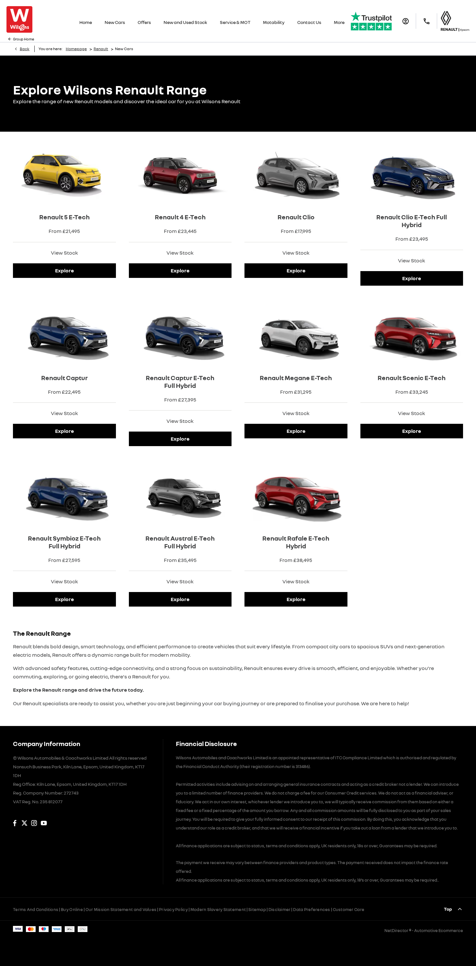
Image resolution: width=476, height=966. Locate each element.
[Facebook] (14, 823)
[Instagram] (34, 823)
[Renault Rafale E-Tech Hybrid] (295, 493)
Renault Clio (296, 217)
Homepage (76, 48)
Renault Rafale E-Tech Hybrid (295, 542)
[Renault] (455, 21)
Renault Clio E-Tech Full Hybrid (411, 220)
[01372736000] (426, 21)
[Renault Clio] (295, 172)
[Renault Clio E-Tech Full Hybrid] (411, 172)
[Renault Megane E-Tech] (295, 333)
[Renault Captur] (64, 333)
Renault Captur (64, 377)
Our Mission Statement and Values (120, 909)
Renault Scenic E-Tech (412, 377)
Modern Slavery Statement (218, 909)
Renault (101, 48)
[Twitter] (24, 823)
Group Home (23, 39)
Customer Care (348, 909)
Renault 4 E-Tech (180, 217)
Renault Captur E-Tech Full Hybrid (180, 381)
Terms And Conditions (35, 909)
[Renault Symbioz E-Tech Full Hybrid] (64, 493)
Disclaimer (279, 909)
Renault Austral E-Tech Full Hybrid (180, 542)
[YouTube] (44, 823)
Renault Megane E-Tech (296, 377)
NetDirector (396, 930)
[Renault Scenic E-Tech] (411, 333)
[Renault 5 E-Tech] (64, 172)
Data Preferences (311, 909)
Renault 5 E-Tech (64, 217)
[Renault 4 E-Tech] (180, 172)
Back (24, 48)
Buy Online (72, 909)
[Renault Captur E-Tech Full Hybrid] (180, 333)
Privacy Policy (173, 909)
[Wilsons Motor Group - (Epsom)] (19, 19)
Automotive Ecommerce (438, 930)
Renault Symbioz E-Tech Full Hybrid (64, 542)
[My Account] (405, 21)
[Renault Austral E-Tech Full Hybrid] (180, 493)
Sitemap (257, 909)
